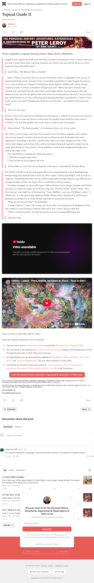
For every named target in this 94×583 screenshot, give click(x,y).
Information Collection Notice (46, 537)
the (38, 349)
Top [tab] (4, 470)
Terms (50, 565)
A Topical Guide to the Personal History (22, 10)
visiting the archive (33, 345)
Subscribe (77, 4)
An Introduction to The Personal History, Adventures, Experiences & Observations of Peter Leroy (44, 366)
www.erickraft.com (8, 390)
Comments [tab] (7, 427)
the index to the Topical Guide (69, 345)
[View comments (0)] (30, 488)
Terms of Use (59, 535)
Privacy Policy (65, 537)
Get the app (59, 572)
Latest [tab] (11, 470)
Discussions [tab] (20, 470)
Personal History (47, 349)
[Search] (89, 470)
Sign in (87, 4)
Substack (35, 578)
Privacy (44, 565)
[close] (70, 497)
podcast (58, 349)
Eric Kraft (12, 24)
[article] (47, 483)
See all (7, 525)
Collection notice (61, 565)
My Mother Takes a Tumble (65, 357)
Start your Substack (40, 572)
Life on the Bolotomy (26, 360)
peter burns (10, 449)
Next (84, 409)
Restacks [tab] (18, 427)
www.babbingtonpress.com (11, 393)
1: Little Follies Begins (13, 477)
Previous (11, 409)
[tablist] (12, 426)
